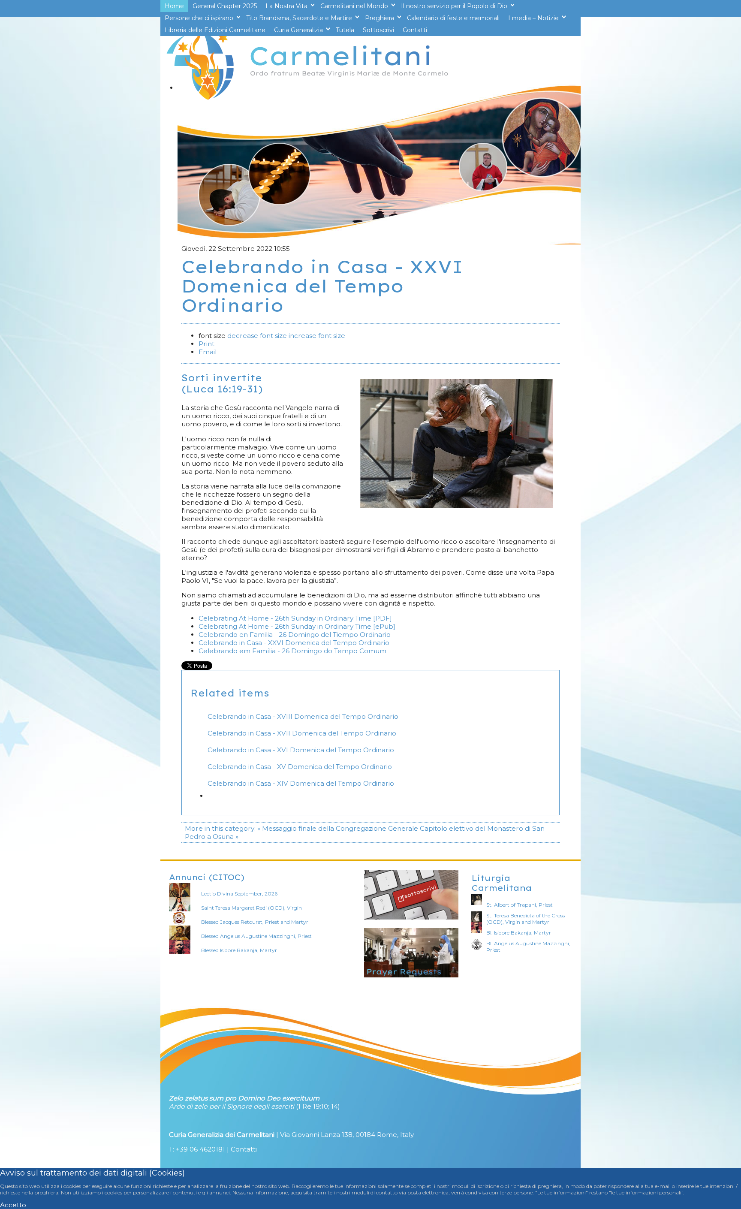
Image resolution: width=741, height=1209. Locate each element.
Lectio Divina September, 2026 (239, 893)
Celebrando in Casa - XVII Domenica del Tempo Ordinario (302, 733)
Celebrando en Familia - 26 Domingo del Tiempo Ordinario (295, 634)
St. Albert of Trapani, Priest (519, 904)
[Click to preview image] (456, 505)
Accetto (13, 1205)
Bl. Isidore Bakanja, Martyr (518, 932)
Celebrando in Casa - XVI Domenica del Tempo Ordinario (301, 750)
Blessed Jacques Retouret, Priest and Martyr (254, 922)
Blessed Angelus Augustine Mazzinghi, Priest (256, 936)
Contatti (244, 1149)
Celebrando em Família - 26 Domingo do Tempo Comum (292, 651)
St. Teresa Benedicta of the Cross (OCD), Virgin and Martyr (525, 918)
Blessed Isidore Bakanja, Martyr (239, 950)
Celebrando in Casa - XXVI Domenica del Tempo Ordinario (294, 643)
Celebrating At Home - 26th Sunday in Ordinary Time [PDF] (295, 618)
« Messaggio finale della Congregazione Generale (337, 828)
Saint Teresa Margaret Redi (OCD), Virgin (251, 907)
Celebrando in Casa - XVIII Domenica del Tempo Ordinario (303, 716)
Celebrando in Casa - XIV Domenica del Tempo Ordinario (301, 783)
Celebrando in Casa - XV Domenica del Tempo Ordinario (300, 767)
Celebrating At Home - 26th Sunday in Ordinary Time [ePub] (297, 626)
